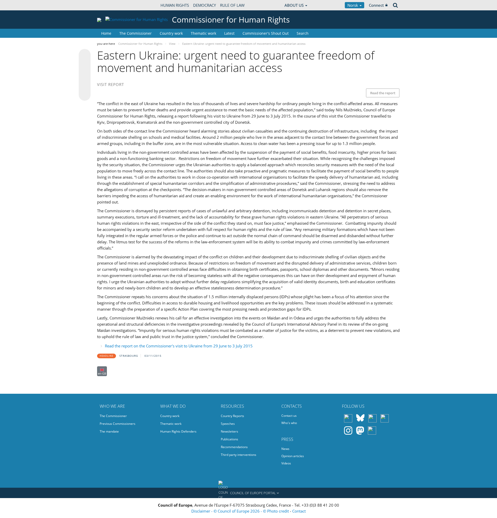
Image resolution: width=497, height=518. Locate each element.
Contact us (289, 415)
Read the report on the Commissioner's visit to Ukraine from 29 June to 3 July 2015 (179, 345)
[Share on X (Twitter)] (85, 65)
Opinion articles (292, 456)
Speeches (228, 423)
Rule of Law (232, 5)
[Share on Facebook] (85, 75)
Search (303, 33)
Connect (376, 5)
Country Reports (232, 416)
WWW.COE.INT (110, 5)
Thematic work (203, 33)
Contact (299, 511)
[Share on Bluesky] (85, 55)
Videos (286, 463)
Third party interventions (238, 455)
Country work (171, 33)
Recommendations (234, 447)
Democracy (204, 5)
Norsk (353, 5)
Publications (229, 439)
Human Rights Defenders (178, 431)
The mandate (109, 431)
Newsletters (229, 431)
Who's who (289, 423)
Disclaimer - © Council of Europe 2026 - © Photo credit (240, 511)
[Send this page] (85, 95)
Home (106, 33)
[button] (248, 493)
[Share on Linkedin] (85, 85)
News (285, 449)
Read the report (382, 93)
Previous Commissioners (117, 423)
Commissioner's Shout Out (266, 33)
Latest (229, 33)
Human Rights (174, 5)
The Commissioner (135, 33)
